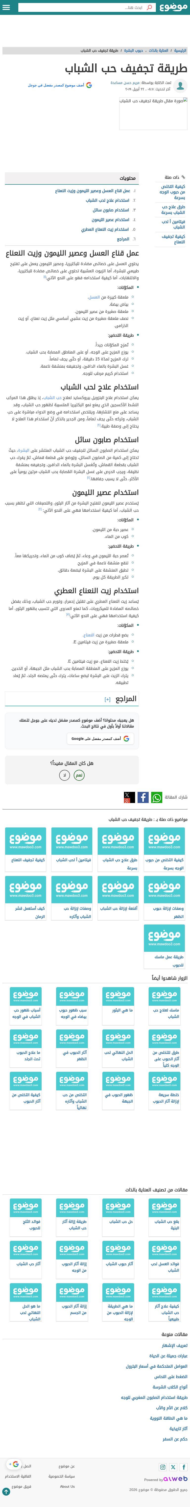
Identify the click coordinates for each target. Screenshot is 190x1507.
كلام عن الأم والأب (172, 1408)
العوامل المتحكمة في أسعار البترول (157, 1366)
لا (64, 775)
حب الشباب (52, 398)
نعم (79, 775)
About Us (67, 1486)
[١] (45, 276)
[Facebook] (184, 1467)
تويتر (129, 797)
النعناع (89, 635)
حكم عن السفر (175, 1439)
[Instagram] (163, 1467)
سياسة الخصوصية (61, 1476)
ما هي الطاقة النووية (169, 1418)
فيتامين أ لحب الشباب (173, 224)
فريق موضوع (21, 1486)
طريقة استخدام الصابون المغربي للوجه (154, 1397)
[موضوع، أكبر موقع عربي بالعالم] (174, 7)
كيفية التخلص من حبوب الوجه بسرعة (172, 192)
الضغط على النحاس (171, 1377)
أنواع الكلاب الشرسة (170, 1387)
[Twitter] (173, 1467)
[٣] (68, 614)
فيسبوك (143, 797)
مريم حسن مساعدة (125, 82)
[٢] (98, 425)
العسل (94, 297)
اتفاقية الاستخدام (18, 1476)
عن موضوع (67, 1466)
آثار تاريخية (178, 1428)
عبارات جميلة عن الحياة (168, 1356)
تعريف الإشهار (175, 1345)
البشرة (23, 450)
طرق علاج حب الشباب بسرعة (173, 209)
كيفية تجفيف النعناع (173, 239)
